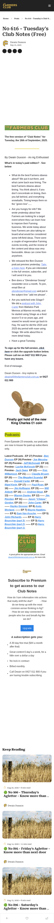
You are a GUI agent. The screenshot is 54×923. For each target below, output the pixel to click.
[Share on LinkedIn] (20, 51)
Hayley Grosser (19, 506)
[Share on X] (10, 51)
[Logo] (10, 5)
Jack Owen (22, 470)
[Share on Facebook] (4, 51)
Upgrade (27, 628)
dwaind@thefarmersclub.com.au (21, 557)
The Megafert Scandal (30, 477)
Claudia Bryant (40, 474)
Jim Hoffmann (22, 488)
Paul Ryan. (38, 484)
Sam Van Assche (26, 513)
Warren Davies (22, 495)
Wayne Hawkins (36, 510)
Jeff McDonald (32, 463)
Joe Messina (40, 459)
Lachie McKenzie (25, 466)
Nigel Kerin (11, 484)
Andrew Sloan (35, 492)
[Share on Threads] (15, 51)
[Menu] (49, 5)
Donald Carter (22, 481)
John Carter (35, 502)
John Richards (13, 517)
